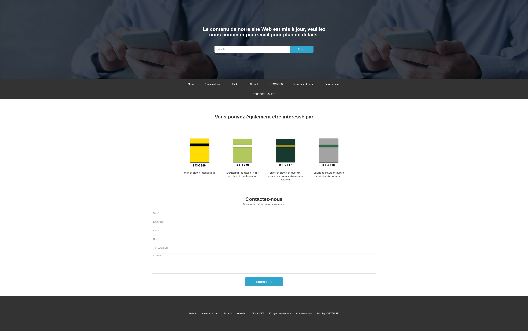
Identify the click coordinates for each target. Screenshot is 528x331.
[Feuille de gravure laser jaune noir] (199, 152)
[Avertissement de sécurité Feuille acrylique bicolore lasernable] (242, 152)
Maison (191, 84)
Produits (236, 84)
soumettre (264, 282)
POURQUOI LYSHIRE (264, 94)
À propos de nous (213, 84)
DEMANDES (276, 84)
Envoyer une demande (304, 84)
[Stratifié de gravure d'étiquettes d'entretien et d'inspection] (328, 152)
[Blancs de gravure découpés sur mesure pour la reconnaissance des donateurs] (285, 152)
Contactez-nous (332, 84)
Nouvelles (255, 84)
